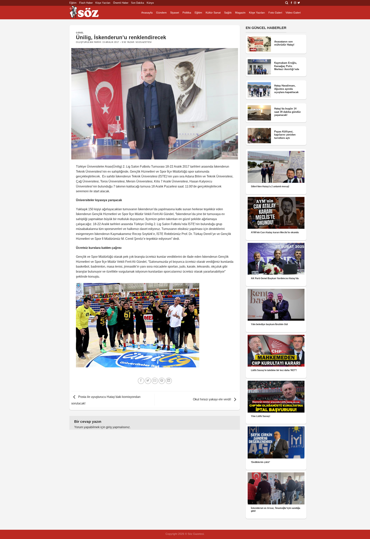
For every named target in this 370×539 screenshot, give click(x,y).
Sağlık (228, 12)
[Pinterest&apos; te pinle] (162, 381)
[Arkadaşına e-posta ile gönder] (155, 381)
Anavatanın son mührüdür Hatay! (284, 43)
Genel (80, 32)
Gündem (161, 12)
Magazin (240, 12)
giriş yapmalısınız (118, 427)
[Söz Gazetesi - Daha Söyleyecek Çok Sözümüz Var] (88, 12)
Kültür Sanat (213, 12)
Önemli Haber (120, 2)
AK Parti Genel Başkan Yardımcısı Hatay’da (275, 278)
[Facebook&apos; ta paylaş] (141, 381)
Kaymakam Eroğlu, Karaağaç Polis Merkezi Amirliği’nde (286, 66)
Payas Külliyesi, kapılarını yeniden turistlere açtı (285, 134)
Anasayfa (147, 12)
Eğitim (73, 2)
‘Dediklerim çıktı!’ (260, 462)
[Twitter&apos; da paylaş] (148, 381)
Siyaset (174, 12)
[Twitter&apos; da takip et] (299, 3)
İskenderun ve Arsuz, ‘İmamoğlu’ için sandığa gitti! (275, 509)
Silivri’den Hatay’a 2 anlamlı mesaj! (270, 186)
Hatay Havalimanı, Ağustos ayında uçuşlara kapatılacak (286, 88)
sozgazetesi (143, 42)
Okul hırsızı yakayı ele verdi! (212, 399)
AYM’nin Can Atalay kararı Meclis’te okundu (275, 232)
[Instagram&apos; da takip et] (295, 3)
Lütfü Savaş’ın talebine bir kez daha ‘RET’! (274, 370)
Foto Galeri (275, 12)
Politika (186, 12)
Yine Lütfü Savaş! (260, 416)
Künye (150, 2)
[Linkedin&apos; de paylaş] (169, 381)
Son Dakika (137, 2)
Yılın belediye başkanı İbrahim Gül (269, 324)
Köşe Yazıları (102, 2)
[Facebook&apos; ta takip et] (291, 3)
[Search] (286, 3)
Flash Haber (86, 2)
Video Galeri (293, 12)
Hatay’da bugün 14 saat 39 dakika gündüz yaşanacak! (287, 111)
